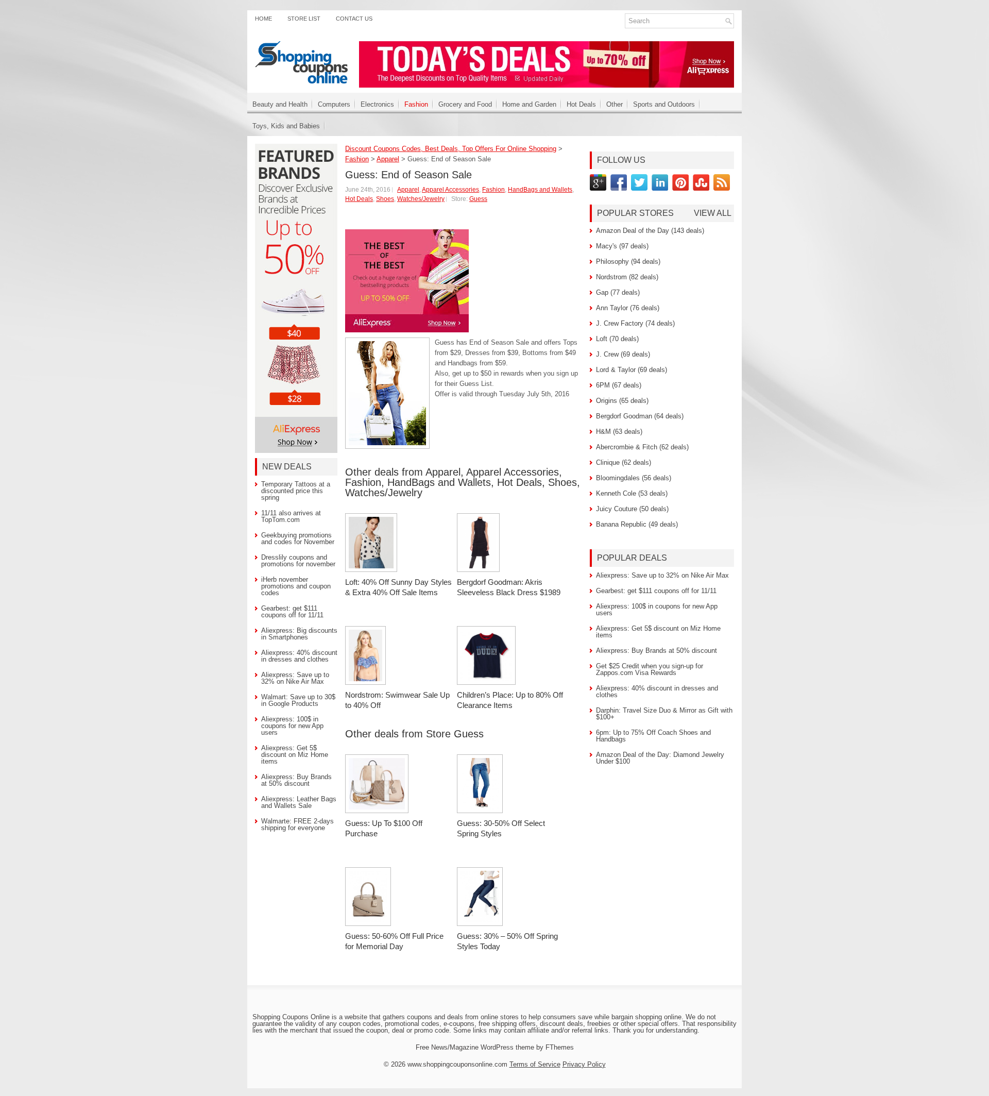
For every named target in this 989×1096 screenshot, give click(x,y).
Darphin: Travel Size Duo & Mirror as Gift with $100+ (664, 713)
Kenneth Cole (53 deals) (632, 493)
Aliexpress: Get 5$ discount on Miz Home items (294, 754)
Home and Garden (529, 104)
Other (614, 104)
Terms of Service (534, 1064)
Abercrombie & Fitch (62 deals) (642, 447)
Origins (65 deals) (622, 400)
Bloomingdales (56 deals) (633, 478)
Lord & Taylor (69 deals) (631, 370)
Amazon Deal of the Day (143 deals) (650, 230)
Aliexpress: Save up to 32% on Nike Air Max (295, 678)
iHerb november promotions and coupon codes (296, 586)
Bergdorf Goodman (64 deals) (640, 416)
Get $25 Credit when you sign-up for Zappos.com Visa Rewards (649, 669)
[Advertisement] (465, 458)
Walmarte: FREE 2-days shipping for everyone (297, 824)
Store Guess (455, 733)
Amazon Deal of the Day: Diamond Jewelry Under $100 (660, 758)
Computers (334, 104)
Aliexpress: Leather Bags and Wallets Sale (298, 802)
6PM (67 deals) (618, 385)
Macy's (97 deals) (622, 246)
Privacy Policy (584, 1064)
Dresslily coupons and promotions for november (298, 560)
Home (263, 18)
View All (712, 213)
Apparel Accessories (450, 189)
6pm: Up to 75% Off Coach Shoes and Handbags (653, 736)
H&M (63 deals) (619, 431)
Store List (303, 18)
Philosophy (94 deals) (628, 261)
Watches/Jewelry (421, 199)
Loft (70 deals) (617, 339)
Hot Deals (581, 104)
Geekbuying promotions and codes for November (297, 538)
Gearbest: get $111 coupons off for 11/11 (292, 611)
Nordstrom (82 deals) (627, 277)
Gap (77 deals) (618, 292)
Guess (478, 199)
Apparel (408, 189)
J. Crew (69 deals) (623, 354)
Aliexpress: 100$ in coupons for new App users (292, 725)
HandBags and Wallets (540, 189)
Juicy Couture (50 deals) (632, 509)
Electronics (377, 104)
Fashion (416, 104)
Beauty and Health (280, 104)
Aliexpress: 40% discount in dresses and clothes (299, 656)
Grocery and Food (465, 104)
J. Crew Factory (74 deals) (635, 323)
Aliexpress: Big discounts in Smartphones (299, 634)
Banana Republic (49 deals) (637, 524)
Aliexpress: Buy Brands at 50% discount (296, 780)
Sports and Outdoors (664, 104)
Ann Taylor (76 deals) (627, 308)
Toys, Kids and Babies (286, 126)
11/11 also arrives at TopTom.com (291, 516)
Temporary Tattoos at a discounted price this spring (295, 490)
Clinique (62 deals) (623, 462)
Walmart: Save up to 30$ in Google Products (298, 700)
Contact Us (354, 18)
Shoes (385, 199)
